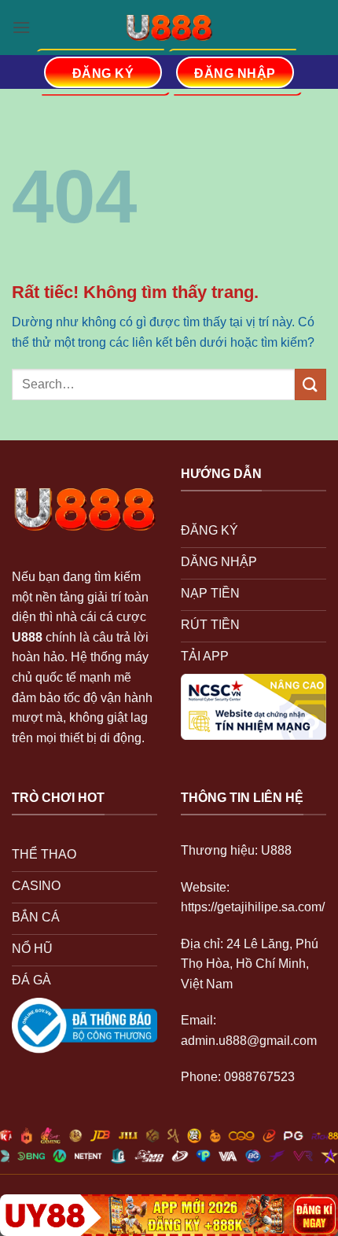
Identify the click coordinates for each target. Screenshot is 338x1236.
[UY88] (169, 1215)
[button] (21, 27)
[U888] (169, 27)
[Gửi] (310, 384)
